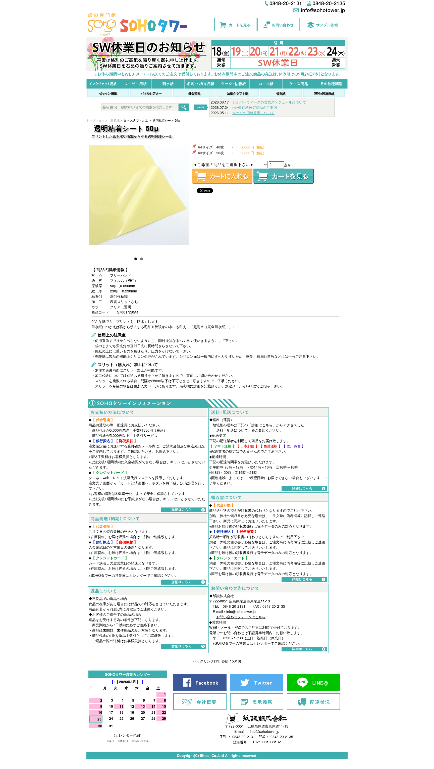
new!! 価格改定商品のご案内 (254, 107)
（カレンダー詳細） (127, 735)
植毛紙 (280, 93)
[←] (115, 681)
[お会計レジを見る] (283, 176)
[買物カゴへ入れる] (222, 176)
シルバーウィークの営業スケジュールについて (269, 102)
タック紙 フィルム (135, 120)
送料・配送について (232, 430)
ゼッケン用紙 (108, 93)
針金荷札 (194, 93)
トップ (90, 120)
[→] (140, 681)
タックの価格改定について (253, 112)
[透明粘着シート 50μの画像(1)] (139, 195)
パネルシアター (151, 93)
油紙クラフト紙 (237, 93)
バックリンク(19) (207, 660)
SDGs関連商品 (324, 93)
